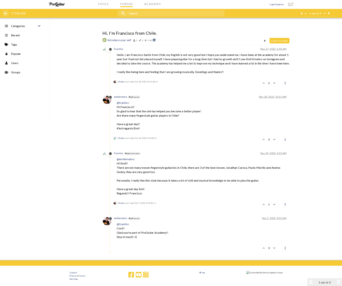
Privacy (73, 275)
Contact (73, 272)
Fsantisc (119, 48)
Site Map (73, 279)
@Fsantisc (135, 97)
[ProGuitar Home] (57, 4)
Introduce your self (119, 40)
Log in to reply (279, 40)
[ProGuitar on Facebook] (131, 275)
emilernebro (120, 96)
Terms (82, 275)
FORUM (18, 13)
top (203, 272)
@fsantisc (123, 102)
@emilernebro (133, 153)
